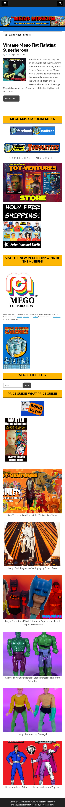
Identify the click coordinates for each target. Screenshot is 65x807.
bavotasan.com (47, 805)
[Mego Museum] (32, 17)
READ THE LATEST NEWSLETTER (40, 158)
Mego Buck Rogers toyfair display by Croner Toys (32, 568)
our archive (56, 317)
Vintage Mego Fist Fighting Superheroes (29, 47)
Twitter (35, 317)
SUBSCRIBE (14, 158)
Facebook (26, 317)
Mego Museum (31, 801)
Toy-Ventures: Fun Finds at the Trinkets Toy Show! (32, 515)
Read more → (11, 98)
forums (19, 317)
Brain (7, 54)
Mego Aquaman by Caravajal (32, 734)
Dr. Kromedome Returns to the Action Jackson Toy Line (32, 787)
